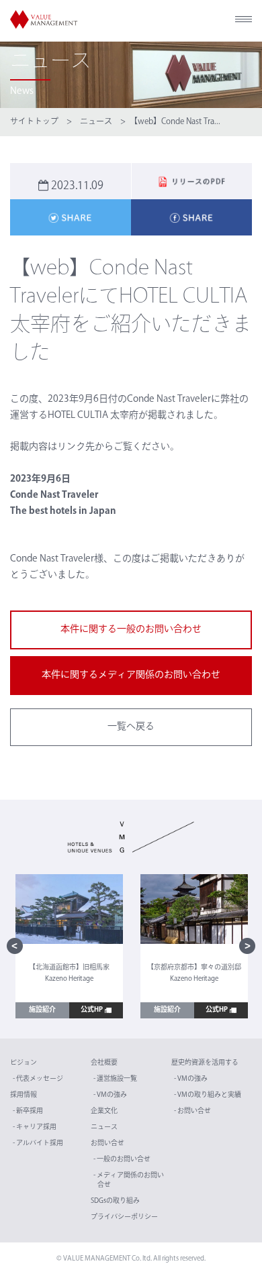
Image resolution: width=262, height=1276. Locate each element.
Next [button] (247, 946)
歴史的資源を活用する (204, 1063)
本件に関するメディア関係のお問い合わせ (131, 675)
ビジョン (23, 1063)
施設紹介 (42, 1010)
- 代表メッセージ (38, 1079)
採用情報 (23, 1095)
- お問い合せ (192, 1111)
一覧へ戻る (131, 727)
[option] (69, 946)
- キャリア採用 (34, 1127)
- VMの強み (110, 1095)
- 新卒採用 (28, 1111)
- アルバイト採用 (38, 1143)
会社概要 (104, 1063)
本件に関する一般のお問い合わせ (131, 630)
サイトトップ (34, 122)
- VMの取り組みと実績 (207, 1095)
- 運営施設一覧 (115, 1079)
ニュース (96, 122)
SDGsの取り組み (115, 1201)
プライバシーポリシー (124, 1217)
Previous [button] (15, 946)
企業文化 (104, 1111)
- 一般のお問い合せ (121, 1160)
